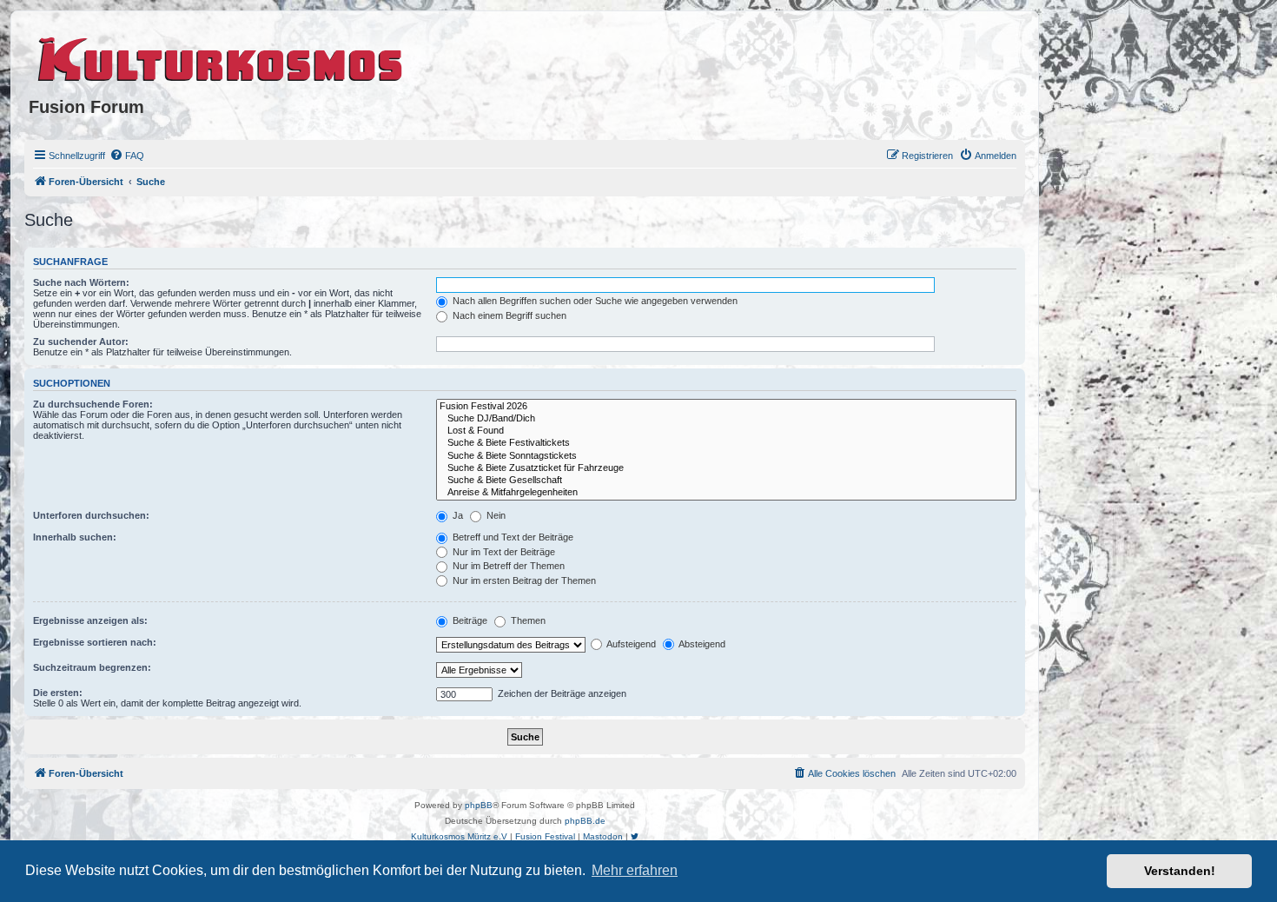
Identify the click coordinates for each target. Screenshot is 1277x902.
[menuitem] (126, 155)
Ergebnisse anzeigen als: (90, 620)
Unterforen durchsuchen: (91, 515)
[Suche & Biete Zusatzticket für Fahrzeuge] (726, 468)
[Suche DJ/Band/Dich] (726, 419)
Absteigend (701, 644)
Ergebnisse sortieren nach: (94, 642)
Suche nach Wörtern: (81, 282)
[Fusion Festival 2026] (726, 407)
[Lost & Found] (726, 431)
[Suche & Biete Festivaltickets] (726, 443)
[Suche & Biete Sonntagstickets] (726, 456)
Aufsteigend (630, 644)
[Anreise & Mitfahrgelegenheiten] (726, 493)
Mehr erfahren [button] (635, 870)
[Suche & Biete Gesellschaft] (726, 480)
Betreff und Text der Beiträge (511, 537)
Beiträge (468, 620)
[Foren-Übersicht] (221, 56)
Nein (495, 515)
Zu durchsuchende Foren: (93, 404)
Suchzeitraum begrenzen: (92, 667)
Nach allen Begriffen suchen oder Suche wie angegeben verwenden (594, 300)
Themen (527, 620)
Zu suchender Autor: (81, 341)
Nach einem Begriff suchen (508, 315)
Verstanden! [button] (1179, 871)
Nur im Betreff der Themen (507, 565)
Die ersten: (58, 692)
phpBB (479, 805)
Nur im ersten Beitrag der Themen (523, 580)
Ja (456, 515)
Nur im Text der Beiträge (502, 552)
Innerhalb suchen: (74, 537)
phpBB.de (585, 821)
